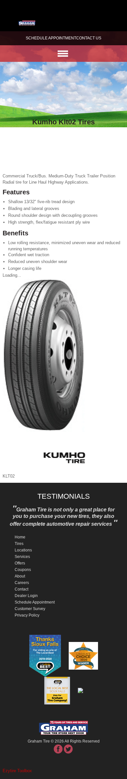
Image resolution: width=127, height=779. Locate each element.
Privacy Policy (27, 615)
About (20, 576)
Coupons (23, 569)
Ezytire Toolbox (17, 770)
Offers (20, 563)
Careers (22, 582)
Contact (21, 589)
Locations (23, 550)
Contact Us (88, 38)
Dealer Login (26, 595)
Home (20, 537)
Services (22, 556)
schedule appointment (51, 38)
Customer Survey (30, 608)
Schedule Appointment (35, 602)
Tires (19, 543)
